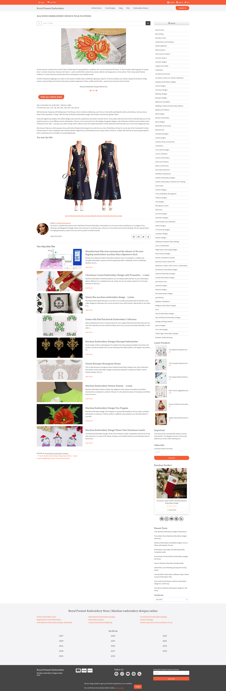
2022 (165, 640)
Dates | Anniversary (162, 166)
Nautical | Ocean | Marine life (165, 262)
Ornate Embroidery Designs (165, 277)
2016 (165, 651)
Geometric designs (161, 218)
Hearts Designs (160, 226)
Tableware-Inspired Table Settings (167, 242)
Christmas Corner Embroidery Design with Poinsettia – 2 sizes (117, 275)
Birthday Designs (161, 94)
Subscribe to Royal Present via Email (166, 669)
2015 (61, 656)
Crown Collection (161, 154)
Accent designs (160, 86)
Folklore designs (161, 198)
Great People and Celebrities (165, 222)
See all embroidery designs (164, 313)
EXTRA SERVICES (161, 46)
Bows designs (160, 122)
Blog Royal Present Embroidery (49, 619)
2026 (113, 635)
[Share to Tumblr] (148, 237)
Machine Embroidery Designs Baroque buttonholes (111, 341)
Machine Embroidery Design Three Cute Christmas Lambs (115, 430)
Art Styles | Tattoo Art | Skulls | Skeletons (169, 78)
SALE (157, 309)
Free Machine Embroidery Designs (153, 617)
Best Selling (159, 34)
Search (172, 23)
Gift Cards (158, 210)
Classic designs (160, 138)
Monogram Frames (162, 206)
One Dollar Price (161, 281)
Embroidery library (140, 8)
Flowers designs (161, 190)
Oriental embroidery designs (165, 274)
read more (89, 267)
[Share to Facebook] (138, 237)
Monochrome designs (162, 254)
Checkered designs (161, 134)
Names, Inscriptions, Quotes (165, 258)
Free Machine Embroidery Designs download (54, 622)
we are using (119, 688)
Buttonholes (159, 130)
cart (187, 2)
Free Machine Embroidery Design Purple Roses (170, 532)
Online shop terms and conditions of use (156, 622)
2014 (113, 656)
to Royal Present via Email (163, 449)
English (172, 2)
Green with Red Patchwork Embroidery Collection (111, 319)
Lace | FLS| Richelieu (162, 246)
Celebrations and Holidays (164, 42)
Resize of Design (146, 619)
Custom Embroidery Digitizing (100, 622)
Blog (121, 8)
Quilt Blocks (159, 297)
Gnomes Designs (161, 214)
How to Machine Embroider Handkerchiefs (169, 563)
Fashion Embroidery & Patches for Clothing (170, 182)
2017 (113, 651)
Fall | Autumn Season (162, 54)
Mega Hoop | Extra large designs (166, 250)
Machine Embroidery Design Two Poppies (106, 408)
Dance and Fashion (162, 162)
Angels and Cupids (161, 66)
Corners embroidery (162, 158)
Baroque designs (161, 98)
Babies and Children (162, 110)
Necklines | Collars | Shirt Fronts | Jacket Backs (171, 266)
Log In (42, 2)
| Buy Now (171, 510)
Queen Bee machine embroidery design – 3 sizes (109, 297)
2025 (165, 635)
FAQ (128, 8)
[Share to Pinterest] (133, 237)
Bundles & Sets (160, 38)
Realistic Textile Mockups (164, 337)
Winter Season (160, 50)
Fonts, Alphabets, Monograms (165, 194)
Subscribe (171, 458)
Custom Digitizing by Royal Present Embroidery (53, 458)
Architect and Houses (162, 74)
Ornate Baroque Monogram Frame (103, 363)
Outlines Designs (161, 285)
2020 (113, 645)
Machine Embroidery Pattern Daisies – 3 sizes (108, 385)
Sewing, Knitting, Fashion (164, 321)
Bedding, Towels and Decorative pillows (169, 106)
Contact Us (182, 8)
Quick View (172, 484)
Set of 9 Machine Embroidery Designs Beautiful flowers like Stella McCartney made (93, 216)
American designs (161, 90)
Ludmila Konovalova (63, 223)
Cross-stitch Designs (162, 150)
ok (148, 23)
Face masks (159, 186)
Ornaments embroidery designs (166, 270)
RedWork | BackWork (162, 301)
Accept (137, 687)
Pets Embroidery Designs (164, 293)
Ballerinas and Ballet (162, 102)
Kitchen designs (160, 238)
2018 (61, 651)
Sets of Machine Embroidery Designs (168, 317)
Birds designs (160, 114)
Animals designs (161, 62)
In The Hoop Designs (162, 230)
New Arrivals (159, 30)
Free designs (159, 202)
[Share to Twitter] (143, 237)
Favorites (52, 2)
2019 (165, 645)
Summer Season (161, 58)
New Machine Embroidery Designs (57, 453)
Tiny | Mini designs (161, 329)
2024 (61, 640)
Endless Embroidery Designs (165, 178)
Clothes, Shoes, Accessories (164, 142)
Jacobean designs (161, 234)
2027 (61, 635)
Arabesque (159, 70)
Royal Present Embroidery (50, 8)
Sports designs (160, 325)
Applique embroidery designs (165, 82)
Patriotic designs (161, 289)
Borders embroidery (162, 118)
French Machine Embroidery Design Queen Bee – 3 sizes (57, 456)
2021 (61, 645)
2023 (113, 640)
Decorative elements (162, 170)
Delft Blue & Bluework (163, 174)
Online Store (96, 8)
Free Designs (110, 8)
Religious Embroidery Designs (165, 305)
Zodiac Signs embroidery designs (166, 333)
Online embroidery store (46, 617)
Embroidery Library (96, 619)
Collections (159, 146)
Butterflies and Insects (163, 126)
